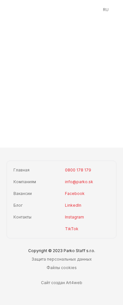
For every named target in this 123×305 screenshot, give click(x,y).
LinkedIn (73, 205)
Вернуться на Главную (64, 126)
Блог (18, 205)
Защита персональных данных (61, 259)
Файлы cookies (62, 267)
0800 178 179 (78, 170)
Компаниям (24, 181)
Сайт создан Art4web (61, 282)
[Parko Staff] (61, 10)
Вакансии (22, 193)
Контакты (22, 217)
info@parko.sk (79, 181)
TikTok (71, 228)
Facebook (75, 193)
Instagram (74, 217)
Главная (21, 170)
